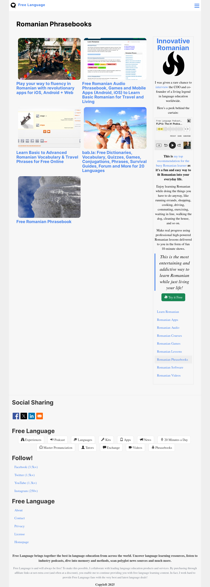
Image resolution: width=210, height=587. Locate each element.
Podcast (59, 439)
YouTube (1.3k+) (25, 483)
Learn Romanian (168, 311)
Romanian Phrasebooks (172, 359)
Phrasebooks (163, 447)
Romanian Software (170, 367)
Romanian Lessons (169, 351)
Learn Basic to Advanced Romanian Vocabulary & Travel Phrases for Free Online (47, 157)
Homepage (21, 542)
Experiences (32, 439)
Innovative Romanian (173, 44)
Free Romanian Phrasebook (44, 221)
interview (162, 87)
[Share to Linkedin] (31, 416)
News (147, 439)
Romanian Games (168, 343)
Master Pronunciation (57, 447)
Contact (19, 518)
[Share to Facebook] (16, 416)
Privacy (19, 526)
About (18, 510)
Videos (137, 447)
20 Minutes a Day (176, 439)
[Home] (14, 5)
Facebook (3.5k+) (26, 467)
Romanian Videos (169, 375)
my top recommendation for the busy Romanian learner (172, 161)
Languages (84, 439)
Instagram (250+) (26, 491)
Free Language (31, 5)
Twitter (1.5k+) (24, 475)
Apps (127, 439)
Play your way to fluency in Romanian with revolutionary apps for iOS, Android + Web (45, 88)
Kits (108, 439)
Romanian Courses (169, 335)
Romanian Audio (168, 327)
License (19, 534)
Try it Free (175, 297)
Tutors (89, 447)
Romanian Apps (167, 319)
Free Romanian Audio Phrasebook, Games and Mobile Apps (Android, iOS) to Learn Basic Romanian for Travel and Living (114, 92)
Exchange (113, 447)
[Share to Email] (39, 416)
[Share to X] (24, 416)
